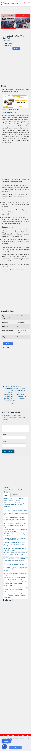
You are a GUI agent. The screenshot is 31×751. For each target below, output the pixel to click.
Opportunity (9, 397)
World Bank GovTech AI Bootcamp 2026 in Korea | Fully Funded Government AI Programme (14, 525)
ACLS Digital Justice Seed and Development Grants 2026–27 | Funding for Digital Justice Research (15, 569)
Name (4, 434)
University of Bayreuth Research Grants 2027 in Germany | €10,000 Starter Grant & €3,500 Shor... (14, 595)
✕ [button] (10, 739)
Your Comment (7, 423)
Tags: (7, 386)
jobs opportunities (11, 393)
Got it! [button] (15, 747)
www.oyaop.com (10, 403)
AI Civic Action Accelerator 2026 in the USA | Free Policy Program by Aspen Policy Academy (15, 589)
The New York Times (14, 117)
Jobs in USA (9, 392)
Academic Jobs (16, 386)
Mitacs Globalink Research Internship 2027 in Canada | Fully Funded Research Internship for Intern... (14, 583)
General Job (7, 40)
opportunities (20, 394)
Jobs (3, 89)
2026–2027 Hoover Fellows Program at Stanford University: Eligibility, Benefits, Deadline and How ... (14, 519)
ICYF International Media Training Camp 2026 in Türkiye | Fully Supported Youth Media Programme (14, 544)
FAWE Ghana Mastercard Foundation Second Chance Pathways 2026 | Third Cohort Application (15, 554)
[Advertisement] (15, 68)
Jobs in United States (18, 390)
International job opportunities (15, 388)
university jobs (10, 401)
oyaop (13, 399)
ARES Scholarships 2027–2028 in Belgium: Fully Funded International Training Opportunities (14, 504)
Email (4, 442)
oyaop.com (21, 399)
